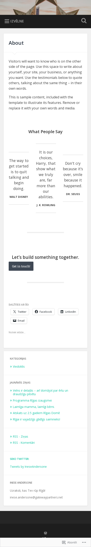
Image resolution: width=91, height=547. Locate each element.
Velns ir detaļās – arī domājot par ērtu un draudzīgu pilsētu (40, 392)
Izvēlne (17, 21)
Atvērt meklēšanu (83, 21)
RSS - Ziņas (20, 436)
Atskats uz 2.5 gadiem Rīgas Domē (36, 413)
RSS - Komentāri (24, 443)
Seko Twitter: (19, 459)
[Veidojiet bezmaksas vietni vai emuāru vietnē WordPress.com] (45, 533)
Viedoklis (19, 366)
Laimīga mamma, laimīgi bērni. (34, 407)
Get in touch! (21, 266)
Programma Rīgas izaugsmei (32, 400)
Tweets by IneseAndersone (28, 467)
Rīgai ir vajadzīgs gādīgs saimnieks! (36, 419)
